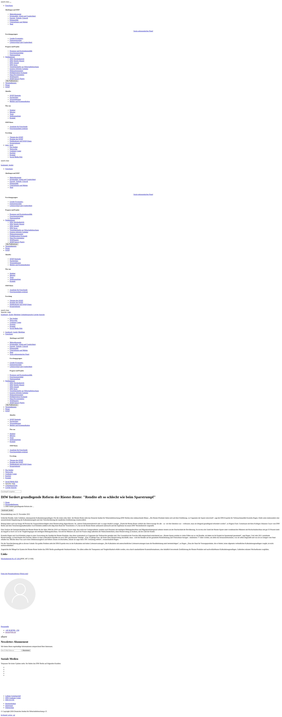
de (10, 312)
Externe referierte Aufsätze (19, 69)
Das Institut (14, 147)
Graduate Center (15, 151)
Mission (12, 112)
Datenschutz (9, 708)
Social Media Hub (16, 157)
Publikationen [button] (10, 57)
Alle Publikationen (12, 81)
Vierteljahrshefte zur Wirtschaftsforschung (24, 67)
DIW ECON (9, 700)
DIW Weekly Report (17, 61)
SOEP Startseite (15, 95)
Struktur (12, 110)
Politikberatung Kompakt (18, 73)
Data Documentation (17, 75)
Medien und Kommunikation (20, 101)
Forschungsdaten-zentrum (19, 129)
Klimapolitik (14, 20)
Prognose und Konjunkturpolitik (21, 51)
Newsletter (4, 654)
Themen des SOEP (16, 137)
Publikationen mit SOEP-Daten (21, 141)
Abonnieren (26, 650)
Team (12, 114)
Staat (11, 24)
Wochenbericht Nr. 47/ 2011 (10, 559)
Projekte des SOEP (16, 139)
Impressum (9, 706)
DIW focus (13, 65)
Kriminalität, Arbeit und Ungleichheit (23, 16)
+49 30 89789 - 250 (12, 630)
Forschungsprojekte (16, 53)
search (3, 2)
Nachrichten (14, 97)
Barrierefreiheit (10, 704)
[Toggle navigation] (10, 2)
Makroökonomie (15, 14)
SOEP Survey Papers (17, 79)
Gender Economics (16, 38)
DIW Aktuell (14, 63)
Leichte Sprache (11, 488)
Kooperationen (15, 143)
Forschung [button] (9, 5)
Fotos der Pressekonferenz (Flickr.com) (14, 574)
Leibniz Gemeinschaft (13, 696)
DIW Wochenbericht (17, 59)
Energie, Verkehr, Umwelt (19, 18)
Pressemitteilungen (11, 504)
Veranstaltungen (10, 83)
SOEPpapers (14, 77)
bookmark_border (7, 165)
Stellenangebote (15, 116)
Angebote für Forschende (18, 127)
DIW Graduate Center (13, 698)
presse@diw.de (10, 632)
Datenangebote (15, 55)
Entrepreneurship (16, 40)
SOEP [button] (7, 87)
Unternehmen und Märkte (19, 22)
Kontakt (12, 118)
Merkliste (15, 332)
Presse (7, 85)
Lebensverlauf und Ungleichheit (21, 42)
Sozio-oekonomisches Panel (143, 31)
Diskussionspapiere (16, 71)
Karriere (12, 153)
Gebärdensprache (11, 486)
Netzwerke (13, 149)
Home (7, 502)
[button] (5, 2)
